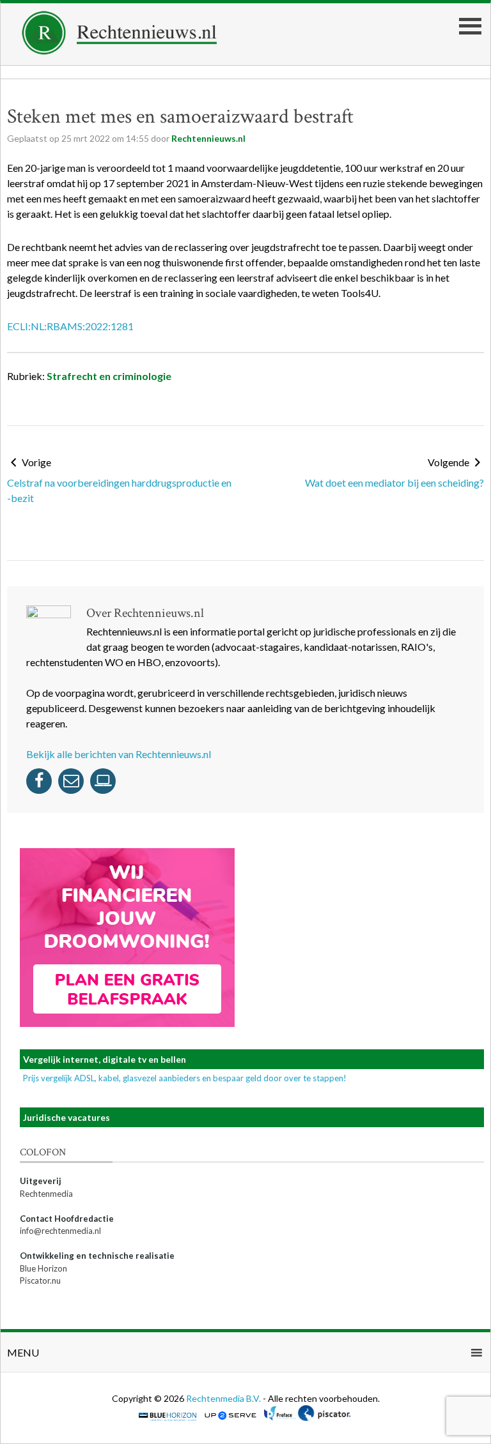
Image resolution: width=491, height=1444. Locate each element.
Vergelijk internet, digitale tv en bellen (104, 1059)
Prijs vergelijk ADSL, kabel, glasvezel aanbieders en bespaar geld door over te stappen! (185, 1078)
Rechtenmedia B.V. (224, 1398)
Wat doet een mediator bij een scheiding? (394, 482)
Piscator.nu (40, 1280)
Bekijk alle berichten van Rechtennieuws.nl (118, 754)
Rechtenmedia (46, 1194)
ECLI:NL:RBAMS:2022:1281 (70, 326)
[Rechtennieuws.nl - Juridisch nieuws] (119, 51)
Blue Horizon (43, 1268)
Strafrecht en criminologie (109, 376)
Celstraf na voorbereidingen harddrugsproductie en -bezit (119, 490)
